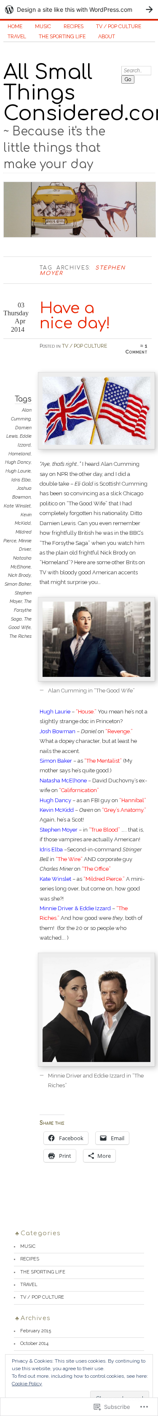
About (106, 37)
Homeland (19, 454)
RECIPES (73, 26)
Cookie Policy (27, 1384)
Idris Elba (21, 480)
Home (15, 26)
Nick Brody (19, 575)
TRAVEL (17, 37)
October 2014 (34, 1343)
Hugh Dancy (18, 462)
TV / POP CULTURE (118, 26)
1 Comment (136, 349)
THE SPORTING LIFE (62, 37)
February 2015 (35, 1331)
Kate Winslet (17, 506)
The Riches (20, 636)
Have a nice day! (75, 316)
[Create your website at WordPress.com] (79, 9)
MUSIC (43, 26)
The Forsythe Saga (21, 610)
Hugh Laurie (18, 471)
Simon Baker (18, 584)
